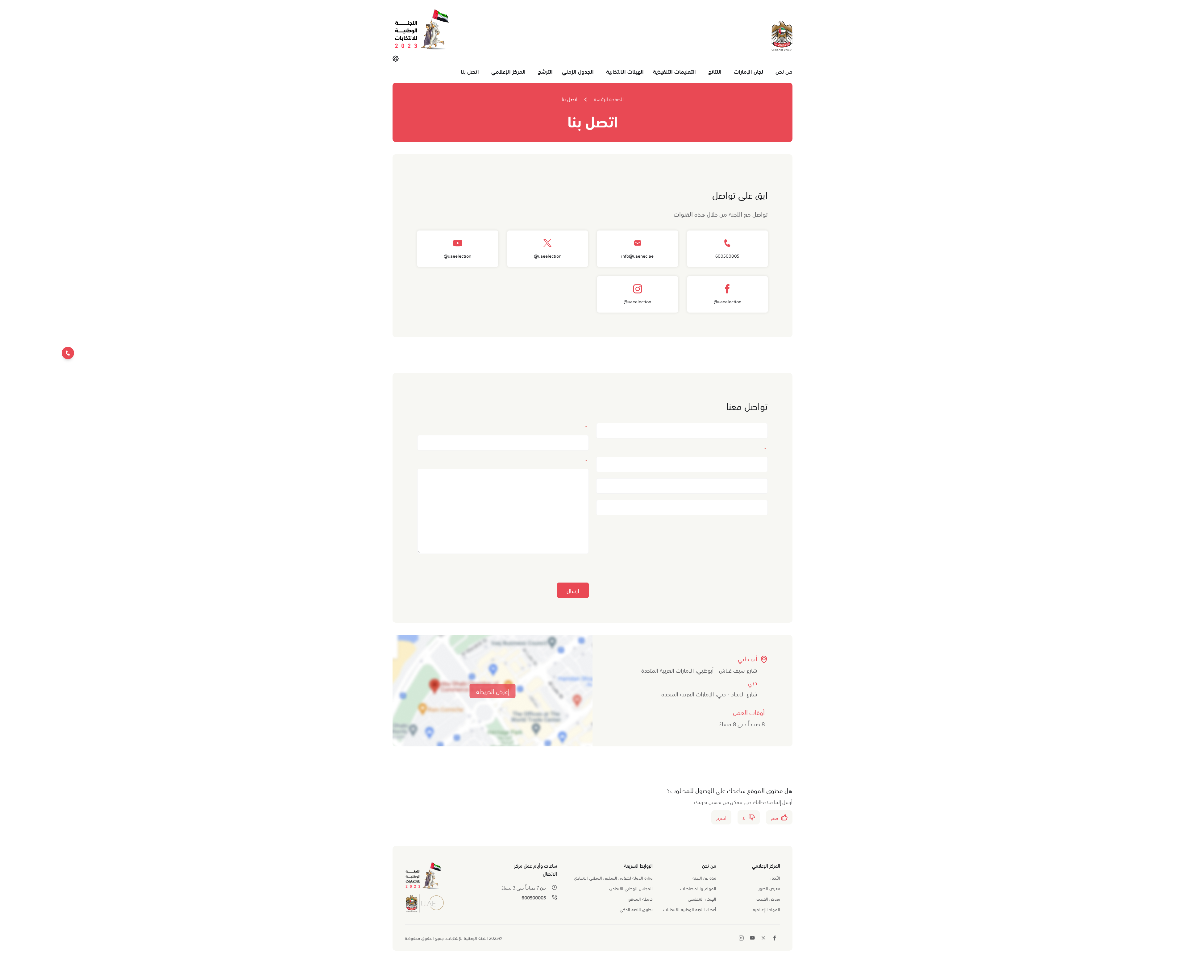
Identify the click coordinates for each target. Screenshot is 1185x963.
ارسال (573, 590)
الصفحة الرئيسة (609, 99)
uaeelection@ (547, 255)
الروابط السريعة (638, 865)
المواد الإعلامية (766, 909)
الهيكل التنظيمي (702, 898)
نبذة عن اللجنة (704, 877)
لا (744, 817)
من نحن (783, 71)
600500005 (534, 897)
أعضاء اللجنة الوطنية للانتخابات (689, 909)
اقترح (721, 817)
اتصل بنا (470, 71)
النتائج (714, 71)
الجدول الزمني (578, 71)
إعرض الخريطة (492, 691)
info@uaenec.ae (637, 255)
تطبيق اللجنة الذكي (636, 909)
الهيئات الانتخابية (625, 71)
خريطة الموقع (640, 898)
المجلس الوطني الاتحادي (631, 888)
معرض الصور (769, 888)
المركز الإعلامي (508, 71)
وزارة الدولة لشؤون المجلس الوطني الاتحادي (613, 877)
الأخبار (775, 877)
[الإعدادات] (396, 58)
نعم (774, 817)
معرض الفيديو (768, 898)
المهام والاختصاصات (698, 888)
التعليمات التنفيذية (674, 71)
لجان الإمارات (748, 71)
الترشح (545, 71)
